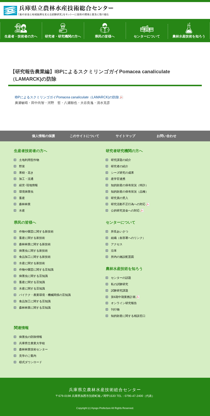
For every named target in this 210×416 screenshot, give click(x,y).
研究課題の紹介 (121, 160)
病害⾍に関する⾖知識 (33, 276)
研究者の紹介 (119, 166)
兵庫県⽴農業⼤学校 (32, 343)
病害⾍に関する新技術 (33, 250)
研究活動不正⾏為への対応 (128, 204)
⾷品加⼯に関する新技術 (35, 256)
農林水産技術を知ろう (188, 36)
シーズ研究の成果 (122, 172)
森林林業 (25, 204)
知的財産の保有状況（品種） (129, 191)
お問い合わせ (166, 136)
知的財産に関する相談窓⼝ (128, 315)
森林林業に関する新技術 (35, 244)
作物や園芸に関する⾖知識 (36, 269)
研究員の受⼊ (119, 198)
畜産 (22, 198)
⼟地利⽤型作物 (29, 160)
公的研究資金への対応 (125, 210)
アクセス (116, 244)
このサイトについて (84, 136)
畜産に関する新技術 (32, 237)
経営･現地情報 (28, 185)
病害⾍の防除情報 (30, 336)
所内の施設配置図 (122, 256)
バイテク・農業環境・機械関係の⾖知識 (45, 294)
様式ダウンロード (30, 362)
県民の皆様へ (105, 36)
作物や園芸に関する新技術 (36, 231)
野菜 (22, 166)
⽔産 (22, 210)
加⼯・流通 (26, 178)
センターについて (147, 36)
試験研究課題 (119, 290)
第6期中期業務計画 (123, 297)
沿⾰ (114, 250)
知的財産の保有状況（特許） (129, 185)
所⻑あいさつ (119, 231)
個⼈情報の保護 (43, 136)
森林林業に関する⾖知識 (35, 307)
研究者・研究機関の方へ (63, 36)
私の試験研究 (119, 284)
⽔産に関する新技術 (32, 263)
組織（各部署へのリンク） (128, 237)
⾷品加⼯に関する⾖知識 (35, 301)
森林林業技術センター (33, 349)
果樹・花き (26, 172)
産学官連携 (118, 178)
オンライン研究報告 (124, 303)
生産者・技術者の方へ (21, 36)
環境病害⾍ (26, 191)
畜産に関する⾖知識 (32, 282)
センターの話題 (121, 277)
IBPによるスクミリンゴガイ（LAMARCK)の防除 (67, 97)
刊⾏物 (115, 309)
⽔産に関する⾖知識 (32, 288)
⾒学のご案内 (27, 355)
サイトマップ (125, 136)
